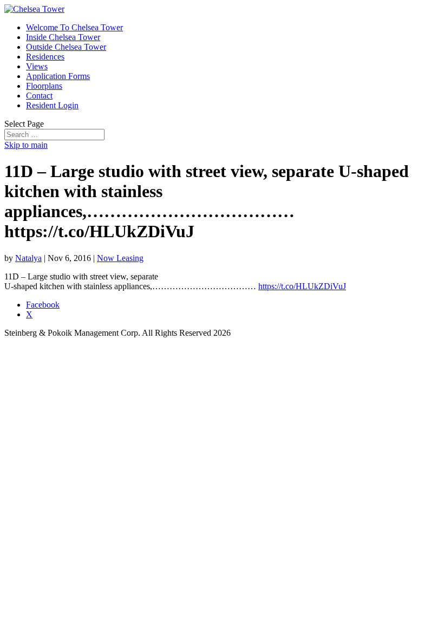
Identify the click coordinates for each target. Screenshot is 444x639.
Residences (45, 56)
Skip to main (26, 144)
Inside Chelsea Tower (63, 37)
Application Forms (58, 76)
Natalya (28, 258)
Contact (39, 95)
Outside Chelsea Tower (66, 46)
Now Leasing (120, 258)
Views (37, 66)
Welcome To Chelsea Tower (74, 27)
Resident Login (52, 105)
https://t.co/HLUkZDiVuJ (302, 286)
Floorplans (44, 85)
